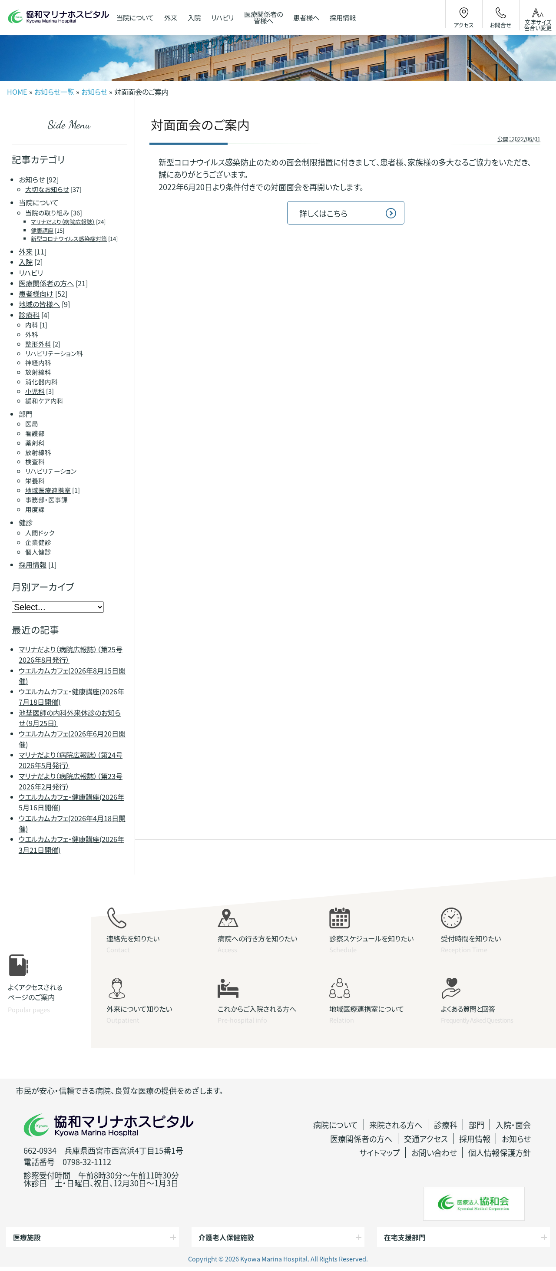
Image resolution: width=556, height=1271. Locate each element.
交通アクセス (426, 1138)
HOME (17, 91)
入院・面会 (513, 1124)
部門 (476, 1124)
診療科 (445, 1124)
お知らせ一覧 (54, 91)
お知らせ (94, 91)
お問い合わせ (434, 1152)
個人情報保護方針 (499, 1152)
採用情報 (474, 1138)
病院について (335, 1124)
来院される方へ (395, 1124)
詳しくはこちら (323, 213)
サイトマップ (379, 1152)
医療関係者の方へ (361, 1138)
